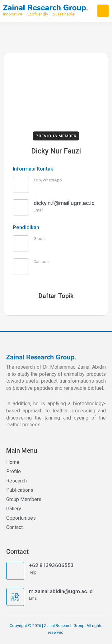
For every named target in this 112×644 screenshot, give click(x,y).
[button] (56, 135)
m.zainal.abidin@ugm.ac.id (61, 591)
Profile (13, 471)
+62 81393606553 (51, 565)
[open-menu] (103, 10)
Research (16, 481)
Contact (14, 527)
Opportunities (21, 518)
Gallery (13, 509)
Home (12, 462)
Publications (19, 490)
